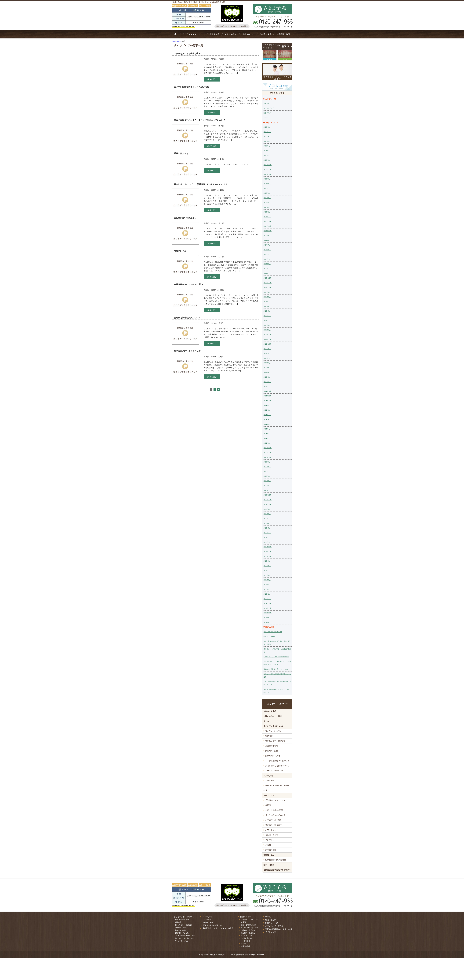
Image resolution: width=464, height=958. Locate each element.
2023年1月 (267, 330)
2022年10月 (268, 344)
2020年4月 (267, 485)
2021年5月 (267, 424)
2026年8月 (267, 127)
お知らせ (266, 103)
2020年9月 (267, 462)
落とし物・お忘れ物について (277, 766)
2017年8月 (267, 622)
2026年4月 (267, 146)
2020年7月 (267, 471)
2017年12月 (268, 603)
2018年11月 (268, 551)
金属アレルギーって (270, 636)
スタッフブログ (269, 108)
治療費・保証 (265, 35)
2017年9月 (267, 618)
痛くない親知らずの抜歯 (275, 815)
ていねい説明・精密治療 (275, 741)
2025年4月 (267, 202)
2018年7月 (267, 570)
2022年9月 (267, 349)
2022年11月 (268, 339)
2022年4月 (267, 372)
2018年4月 (267, 584)
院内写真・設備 (271, 751)
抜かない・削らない (215, 35)
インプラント (270, 840)
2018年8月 (267, 566)
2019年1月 (267, 542)
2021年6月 (267, 419)
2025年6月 (267, 193)
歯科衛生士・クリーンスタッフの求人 (277, 787)
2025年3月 (267, 207)
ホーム (177, 35)
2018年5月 (267, 580)
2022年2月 (267, 382)
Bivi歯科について (194, 35)
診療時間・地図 (283, 35)
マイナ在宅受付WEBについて (277, 761)
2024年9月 (267, 235)
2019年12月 (268, 495)
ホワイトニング (271, 830)
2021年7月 (267, 415)
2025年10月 (268, 174)
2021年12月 (268, 391)
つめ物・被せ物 (271, 835)
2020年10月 (268, 457)
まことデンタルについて (273, 726)
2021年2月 (267, 438)
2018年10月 (268, 556)
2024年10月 (268, 231)
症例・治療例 (269, 865)
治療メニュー (248, 35)
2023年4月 (267, 316)
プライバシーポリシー (274, 771)
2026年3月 (267, 151)
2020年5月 (267, 481)
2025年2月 (267, 212)
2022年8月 (267, 353)
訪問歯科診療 (270, 850)
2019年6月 (267, 523)
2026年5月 (267, 141)
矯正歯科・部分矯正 (273, 825)
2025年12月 (268, 165)
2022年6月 (267, 363)
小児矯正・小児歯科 (273, 820)
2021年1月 (267, 443)
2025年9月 (267, 179)
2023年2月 (267, 325)
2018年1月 (267, 599)
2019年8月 (267, 514)
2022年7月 (267, 358)
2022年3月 (267, 377)
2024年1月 (267, 273)
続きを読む (212, 79)
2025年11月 (268, 169)
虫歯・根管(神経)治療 (274, 810)
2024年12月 (268, 221)
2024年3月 (267, 264)
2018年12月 (268, 547)
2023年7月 (267, 301)
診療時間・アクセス (273, 756)
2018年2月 (267, 594)
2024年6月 (267, 250)
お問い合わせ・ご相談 (273, 716)
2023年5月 (267, 311)
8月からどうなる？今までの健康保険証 (276, 657)
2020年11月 (268, 452)
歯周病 (268, 805)
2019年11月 (268, 500)
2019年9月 (267, 509)
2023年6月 (267, 306)
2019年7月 (267, 518)
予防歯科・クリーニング (275, 800)
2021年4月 (267, 429)
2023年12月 (268, 278)
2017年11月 (268, 608)
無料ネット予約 (270, 711)
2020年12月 (268, 448)
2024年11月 (268, 226)
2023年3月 (267, 320)
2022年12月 (268, 334)
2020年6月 (267, 476)
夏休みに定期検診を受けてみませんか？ (277, 669)
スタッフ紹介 (231, 35)
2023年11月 (268, 283)
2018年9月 (267, 561)
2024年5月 (267, 254)
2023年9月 (267, 292)
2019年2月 (267, 537)
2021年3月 (267, 434)
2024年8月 (267, 240)
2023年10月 (268, 287)
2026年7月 (267, 132)
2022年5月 (267, 368)
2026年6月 (267, 136)
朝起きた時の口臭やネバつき (273, 632)
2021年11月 (268, 396)
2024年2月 (267, 268)
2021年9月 (267, 405)
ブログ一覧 (269, 780)
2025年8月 (267, 184)
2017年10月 (268, 613)
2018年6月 (267, 575)
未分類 (266, 118)
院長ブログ (267, 113)
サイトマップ (270, 932)
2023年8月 (267, 297)
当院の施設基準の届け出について (277, 870)
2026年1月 (267, 160)
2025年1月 (267, 217)
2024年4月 (267, 259)
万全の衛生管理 (271, 746)
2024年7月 (267, 245)
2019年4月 (267, 533)
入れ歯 (268, 845)
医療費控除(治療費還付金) (275, 860)
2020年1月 (267, 490)
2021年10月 (268, 401)
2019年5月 (267, 528)
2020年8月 (267, 467)
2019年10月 (268, 504)
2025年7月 (267, 188)
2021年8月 (267, 410)
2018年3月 (267, 589)
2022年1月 (267, 386)
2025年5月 (267, 198)
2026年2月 (267, 155)
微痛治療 (269, 736)
